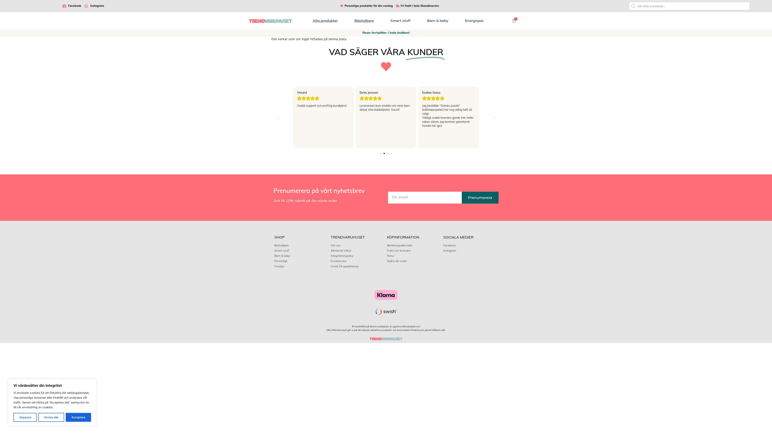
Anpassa (25, 417)
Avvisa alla (51, 417)
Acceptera (78, 417)
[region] (52, 402)
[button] (277, 118)
